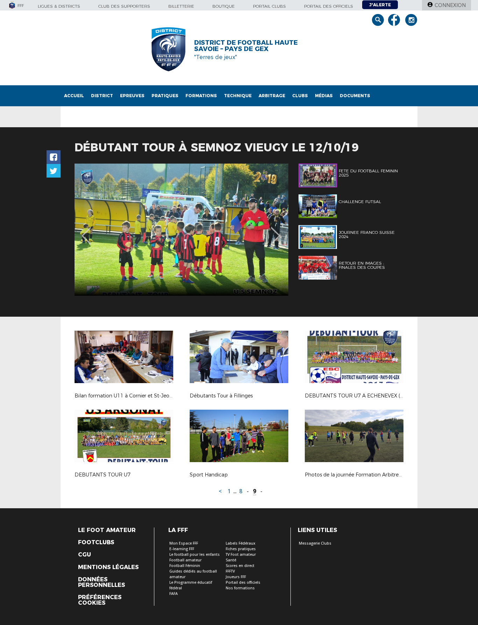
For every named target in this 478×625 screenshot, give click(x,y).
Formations (201, 95)
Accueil (74, 95)
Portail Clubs (269, 6)
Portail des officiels (328, 6)
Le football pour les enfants (194, 554)
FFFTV (230, 571)
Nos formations (240, 588)
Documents (355, 95)
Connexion (450, 5)
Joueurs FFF (236, 577)
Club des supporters (124, 6)
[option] (181, 230)
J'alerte (380, 4)
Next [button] (275, 231)
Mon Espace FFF (183, 543)
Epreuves (132, 95)
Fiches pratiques (241, 549)
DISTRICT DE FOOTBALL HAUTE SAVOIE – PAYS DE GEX (246, 46)
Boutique (223, 6)
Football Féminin (184, 565)
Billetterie (181, 6)
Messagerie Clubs (315, 543)
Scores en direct (240, 565)
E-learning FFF (181, 549)
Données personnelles (101, 582)
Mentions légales (108, 567)
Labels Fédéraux (240, 543)
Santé (231, 560)
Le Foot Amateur (107, 530)
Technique (238, 95)
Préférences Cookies (99, 600)
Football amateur (185, 560)
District (102, 95)
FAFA (173, 593)
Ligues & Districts (59, 6)
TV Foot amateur (241, 554)
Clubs (300, 95)
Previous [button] (86, 231)
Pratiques (165, 95)
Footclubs (96, 542)
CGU (84, 555)
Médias (324, 95)
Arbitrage (272, 95)
